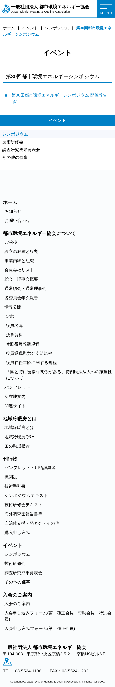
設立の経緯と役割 (21, 251)
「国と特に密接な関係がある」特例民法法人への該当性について (59, 374)
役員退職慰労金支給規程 (29, 353)
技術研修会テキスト (23, 504)
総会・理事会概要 (21, 279)
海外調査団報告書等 (23, 514)
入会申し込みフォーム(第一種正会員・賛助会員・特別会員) (57, 616)
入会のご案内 (17, 603)
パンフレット (17, 387)
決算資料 (14, 335)
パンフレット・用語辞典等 (30, 467)
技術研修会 (12, 142)
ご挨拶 (10, 242)
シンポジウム (15, 134)
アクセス (7, 661)
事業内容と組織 (19, 260)
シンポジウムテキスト (26, 495)
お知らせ (13, 211)
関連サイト (15, 406)
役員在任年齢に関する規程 (31, 362)
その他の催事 (15, 157)
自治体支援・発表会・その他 (31, 523)
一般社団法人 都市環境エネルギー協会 (50, 8)
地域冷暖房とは (19, 427)
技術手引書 (14, 486)
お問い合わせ (17, 220)
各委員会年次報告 (21, 297)
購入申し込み (17, 532)
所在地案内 (14, 396)
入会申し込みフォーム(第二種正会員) (39, 628)
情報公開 (12, 307)
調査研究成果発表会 (21, 149)
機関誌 (10, 477)
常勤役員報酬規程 (23, 344)
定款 (10, 316)
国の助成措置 (17, 446)
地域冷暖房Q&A (19, 436)
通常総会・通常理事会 (25, 288)
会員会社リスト (19, 270)
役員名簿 (14, 325)
